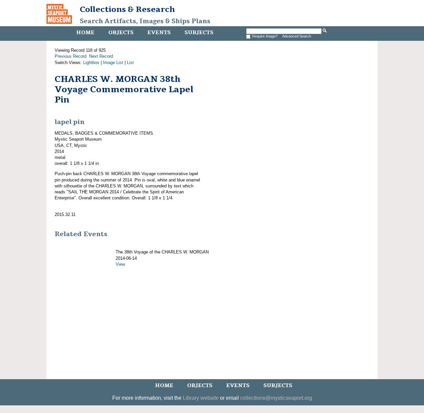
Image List (113, 62)
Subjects (199, 32)
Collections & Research (127, 9)
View (120, 264)
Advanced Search (296, 36)
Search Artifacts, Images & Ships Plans (145, 21)
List (130, 62)
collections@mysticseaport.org (276, 398)
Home (85, 32)
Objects (120, 32)
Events (159, 32)
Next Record (101, 56)
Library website (201, 398)
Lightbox (91, 62)
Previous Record (70, 56)
